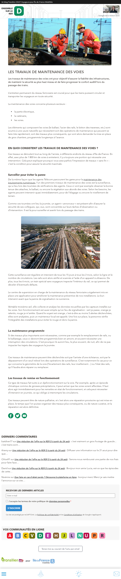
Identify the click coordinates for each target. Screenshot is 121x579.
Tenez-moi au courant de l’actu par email (60, 549)
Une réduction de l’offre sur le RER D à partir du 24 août (43, 441)
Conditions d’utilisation (73, 515)
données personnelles (59, 501)
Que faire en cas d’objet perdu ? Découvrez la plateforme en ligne (45, 477)
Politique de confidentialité (48, 515)
